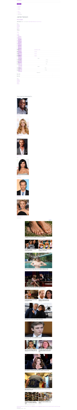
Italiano (37, 406)
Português (49, 406)
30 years (35, 51)
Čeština (21, 406)
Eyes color (36, 21)
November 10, (36, 49)
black (18, 45)
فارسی (20, 407)
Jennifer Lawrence (19, 135)
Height (29, 21)
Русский (55, 406)
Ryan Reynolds (19, 196)
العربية (59, 406)
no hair (19, 58)
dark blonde (19, 51)
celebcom (19, 0)
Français (31, 406)
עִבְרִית (18, 407)
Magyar (35, 406)
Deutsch (24, 406)
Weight (31, 21)
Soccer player (20, 19)
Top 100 (19, 9)
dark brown (19, 52)
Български (18, 406)
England (35, 55)
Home (18, 11)
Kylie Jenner (19, 175)
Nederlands (44, 406)
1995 (39, 49)
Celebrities (19, 6)
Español (28, 406)
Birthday (34, 21)
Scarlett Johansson (20, 216)
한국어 (41, 406)
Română (52, 406)
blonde (19, 48)
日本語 (39, 406)
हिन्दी (32, 406)
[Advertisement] (38, 90)
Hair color (40, 21)
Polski (47, 406)
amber (19, 42)
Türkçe (57, 406)
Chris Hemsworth (19, 155)
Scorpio (35, 53)
